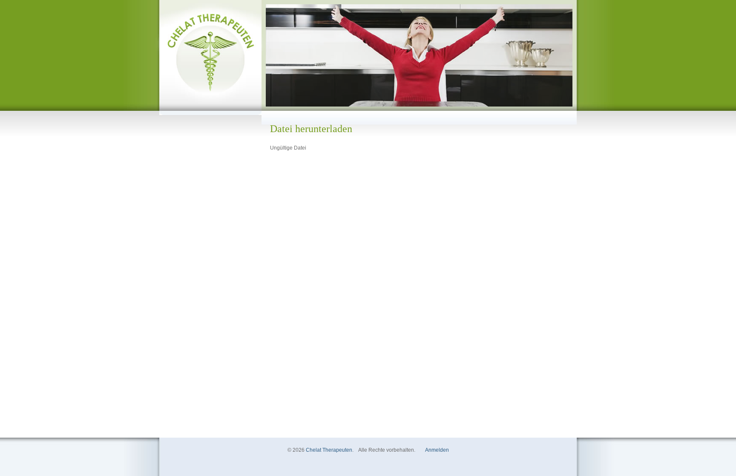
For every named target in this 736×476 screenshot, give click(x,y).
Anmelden (437, 450)
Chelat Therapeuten (329, 450)
